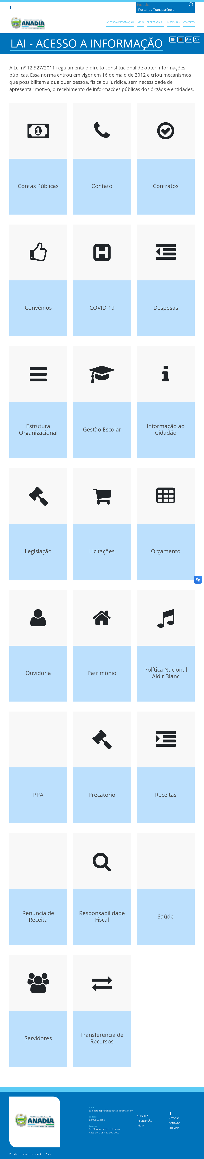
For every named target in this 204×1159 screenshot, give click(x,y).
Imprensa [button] (172, 22)
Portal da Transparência (156, 10)
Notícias (174, 1118)
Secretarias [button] (154, 22)
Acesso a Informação (120, 22)
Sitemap (174, 1128)
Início (140, 22)
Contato (189, 22)
